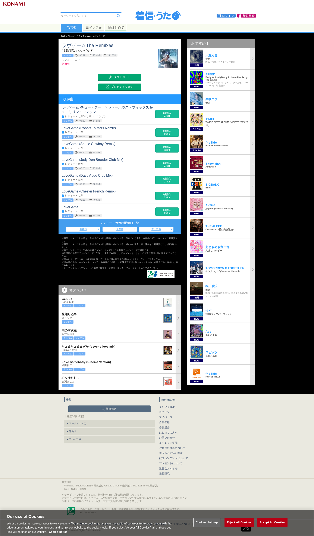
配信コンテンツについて (173, 458)
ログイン (164, 412)
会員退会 (164, 427)
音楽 (73, 27)
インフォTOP (167, 406)
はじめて (117, 27)
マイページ (165, 417)
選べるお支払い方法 (171, 453)
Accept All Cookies (272, 522)
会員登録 (164, 422)
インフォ (95, 27)
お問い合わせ (167, 437)
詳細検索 (111, 408)
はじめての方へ (168, 432)
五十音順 (156, 229)
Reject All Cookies (239, 522)
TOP (63, 36)
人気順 (119, 229)
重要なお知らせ (168, 468)
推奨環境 (164, 473)
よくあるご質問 (168, 442)
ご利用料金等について (172, 447)
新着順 (83, 229)
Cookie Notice (58, 531)
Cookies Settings (207, 522)
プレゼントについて (171, 463)
